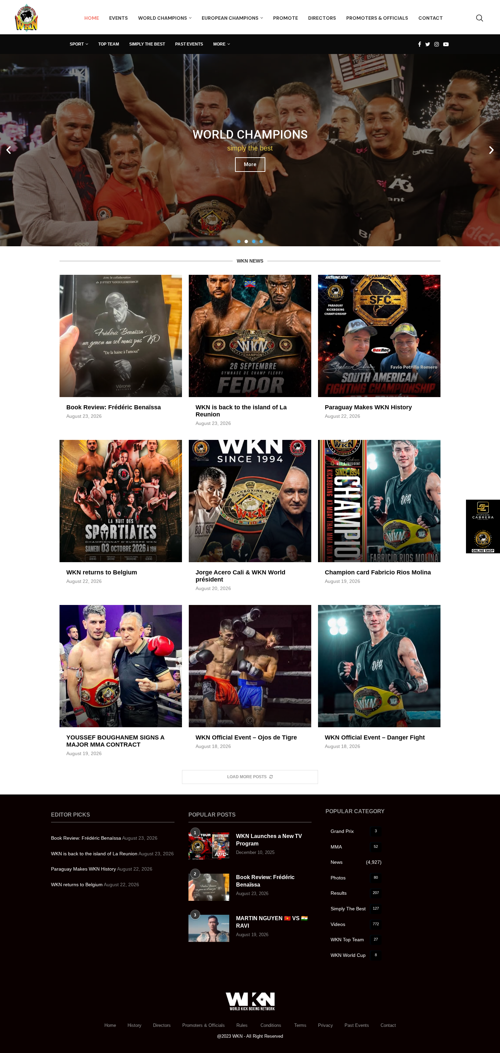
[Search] (479, 18)
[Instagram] (436, 44)
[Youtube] (446, 44)
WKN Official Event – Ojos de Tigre (246, 737)
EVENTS (118, 18)
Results (355, 893)
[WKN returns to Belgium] (121, 501)
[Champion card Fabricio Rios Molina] (379, 501)
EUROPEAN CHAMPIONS (230, 18)
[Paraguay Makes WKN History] (379, 336)
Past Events (357, 1025)
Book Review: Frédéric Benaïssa (113, 407)
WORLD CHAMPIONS (162, 18)
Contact (388, 1025)
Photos (354, 877)
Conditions (272, 1025)
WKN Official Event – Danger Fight (375, 737)
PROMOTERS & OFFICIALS (377, 18)
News (356, 862)
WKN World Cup (354, 955)
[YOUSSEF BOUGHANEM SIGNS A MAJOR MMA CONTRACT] (121, 666)
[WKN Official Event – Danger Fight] (379, 666)
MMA (354, 847)
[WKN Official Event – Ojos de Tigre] (250, 666)
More (250, 177)
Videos (355, 924)
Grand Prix (354, 831)
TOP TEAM (108, 44)
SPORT (77, 44)
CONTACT (430, 18)
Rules (242, 1025)
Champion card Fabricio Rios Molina (378, 572)
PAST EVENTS (189, 44)
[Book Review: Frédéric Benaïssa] (121, 336)
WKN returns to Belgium (101, 572)
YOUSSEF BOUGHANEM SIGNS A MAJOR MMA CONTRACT (115, 741)
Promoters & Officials (203, 1025)
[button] (238, 241)
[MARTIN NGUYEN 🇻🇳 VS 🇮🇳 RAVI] (208, 928)
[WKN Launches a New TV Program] (208, 846)
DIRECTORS (322, 18)
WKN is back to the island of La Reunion (94, 853)
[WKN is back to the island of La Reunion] (250, 336)
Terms (300, 1025)
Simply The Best (355, 908)
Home (110, 1025)
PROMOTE (285, 18)
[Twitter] (428, 44)
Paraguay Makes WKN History (368, 407)
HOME (91, 18)
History (134, 1025)
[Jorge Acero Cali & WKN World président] (250, 501)
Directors (162, 1025)
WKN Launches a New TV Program (269, 839)
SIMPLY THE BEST (147, 44)
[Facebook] (419, 44)
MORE (219, 44)
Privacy (325, 1025)
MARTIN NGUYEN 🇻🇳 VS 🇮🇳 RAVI (272, 922)
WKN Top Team (354, 939)
